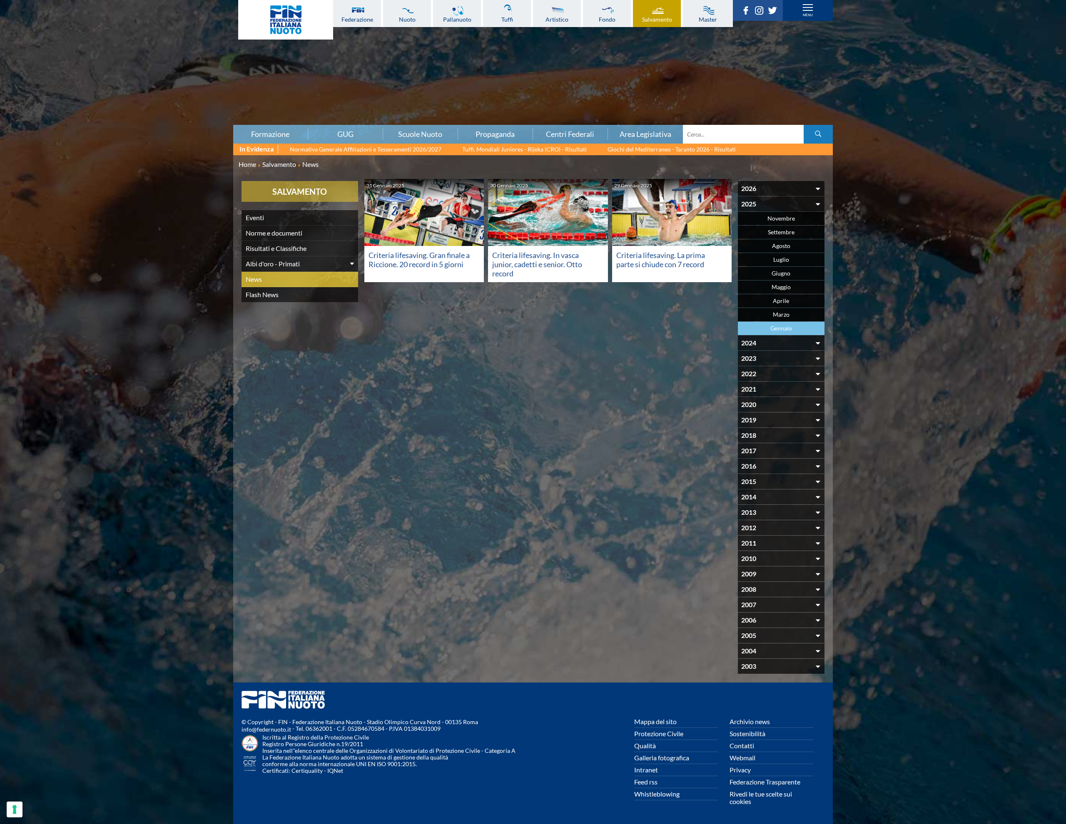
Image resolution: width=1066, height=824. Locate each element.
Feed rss (646, 782)
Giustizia (180, 100)
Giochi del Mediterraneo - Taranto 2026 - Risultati (672, 149)
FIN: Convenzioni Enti (181, 63)
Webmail (742, 758)
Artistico (556, 19)
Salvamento (657, 19)
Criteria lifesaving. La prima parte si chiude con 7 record (660, 260)
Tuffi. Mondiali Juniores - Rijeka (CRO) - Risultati (524, 149)
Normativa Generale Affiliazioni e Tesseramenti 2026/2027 (365, 149)
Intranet (646, 770)
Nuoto (407, 19)
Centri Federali (570, 134)
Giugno (781, 273)
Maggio (781, 286)
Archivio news (750, 721)
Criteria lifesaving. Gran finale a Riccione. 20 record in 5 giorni (419, 260)
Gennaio (781, 328)
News (254, 279)
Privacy (740, 770)
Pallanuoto (457, 19)
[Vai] (818, 134)
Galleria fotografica (661, 758)
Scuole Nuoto (420, 134)
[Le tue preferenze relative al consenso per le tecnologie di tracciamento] (14, 809)
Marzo (781, 314)
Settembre (781, 232)
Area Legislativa (645, 134)
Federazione (357, 19)
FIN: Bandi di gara (181, 54)
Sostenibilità (747, 733)
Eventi (255, 217)
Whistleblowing (657, 794)
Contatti (742, 746)
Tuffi (507, 19)
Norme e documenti (274, 233)
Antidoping (180, 91)
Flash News (262, 294)
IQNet (335, 770)
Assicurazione (181, 118)
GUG (345, 134)
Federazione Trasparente (765, 782)
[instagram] (761, 12)
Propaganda (495, 134)
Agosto (781, 245)
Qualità (645, 746)
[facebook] (748, 12)
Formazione (270, 134)
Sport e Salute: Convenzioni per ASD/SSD (180, 82)
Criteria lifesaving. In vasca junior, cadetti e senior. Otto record (537, 264)
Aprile (781, 300)
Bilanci (180, 45)
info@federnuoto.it (266, 729)
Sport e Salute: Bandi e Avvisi (181, 72)
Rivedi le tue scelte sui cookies (761, 797)
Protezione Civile (658, 733)
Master (708, 19)
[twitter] (774, 12)
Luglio (781, 259)
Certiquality (307, 770)
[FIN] (285, 20)
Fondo (607, 19)
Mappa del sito (655, 721)
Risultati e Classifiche (276, 248)
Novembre (781, 218)
